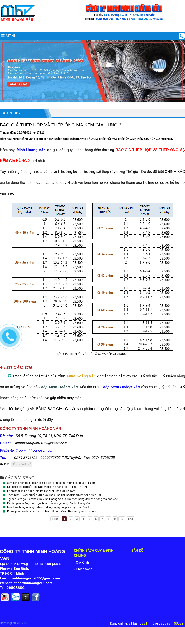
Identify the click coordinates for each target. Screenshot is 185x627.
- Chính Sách (83, 569)
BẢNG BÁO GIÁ (21, 464)
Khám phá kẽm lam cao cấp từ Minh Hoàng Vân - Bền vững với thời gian (51, 511)
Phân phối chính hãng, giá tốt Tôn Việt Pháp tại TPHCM (41, 491)
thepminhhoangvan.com (35, 450)
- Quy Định (81, 562)
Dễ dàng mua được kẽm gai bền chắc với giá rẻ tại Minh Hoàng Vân (49, 503)
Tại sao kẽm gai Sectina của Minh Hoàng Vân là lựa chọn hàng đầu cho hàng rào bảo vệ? (62, 499)
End (130, 518)
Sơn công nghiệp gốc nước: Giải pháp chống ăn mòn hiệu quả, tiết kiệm (51, 482)
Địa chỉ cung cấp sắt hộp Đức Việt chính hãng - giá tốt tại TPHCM (47, 487)
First (55, 518)
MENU (11, 36)
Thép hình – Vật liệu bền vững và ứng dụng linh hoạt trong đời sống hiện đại (54, 495)
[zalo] (15, 601)
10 (121, 518)
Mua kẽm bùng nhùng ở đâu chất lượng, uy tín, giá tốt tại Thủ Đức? (48, 507)
